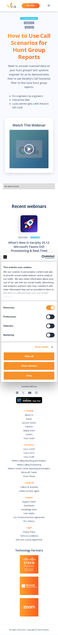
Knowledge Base (29, 509)
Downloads (29, 505)
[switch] (50, 316)
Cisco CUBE (29, 456)
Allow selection (29, 366)
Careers (28, 434)
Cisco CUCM (29, 449)
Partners (29, 426)
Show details (41, 347)
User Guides (29, 513)
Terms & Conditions (29, 535)
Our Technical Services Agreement (28, 517)
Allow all (29, 356)
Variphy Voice (29, 430)
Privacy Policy (29, 531)
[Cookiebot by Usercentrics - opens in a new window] (42, 257)
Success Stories (29, 422)
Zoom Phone (29, 476)
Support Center (29, 501)
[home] (11, 5)
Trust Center (29, 438)
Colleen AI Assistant (29, 487)
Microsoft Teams (29, 472)
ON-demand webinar (29, 18)
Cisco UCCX (29, 452)
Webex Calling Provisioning (29, 464)
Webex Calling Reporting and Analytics (29, 460)
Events (29, 419)
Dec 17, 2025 (23, 237)
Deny (29, 375)
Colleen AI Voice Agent (29, 491)
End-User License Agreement (29, 539)
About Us (29, 415)
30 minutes (29, 23)
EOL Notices (29, 521)
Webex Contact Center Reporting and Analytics (29, 468)
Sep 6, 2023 (29, 27)
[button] (48, 5)
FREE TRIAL (30, 5)
